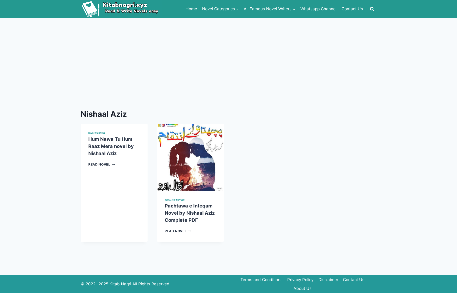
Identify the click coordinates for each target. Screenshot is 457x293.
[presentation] (190, 157)
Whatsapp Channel (318, 8)
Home (191, 8)
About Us (302, 288)
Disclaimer (328, 279)
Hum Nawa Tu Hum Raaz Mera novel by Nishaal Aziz (111, 146)
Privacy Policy (300, 279)
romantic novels (175, 200)
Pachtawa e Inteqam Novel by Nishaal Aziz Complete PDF (190, 213)
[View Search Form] (372, 9)
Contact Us (352, 8)
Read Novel (101, 164)
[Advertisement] (228, 53)
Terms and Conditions (261, 279)
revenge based (96, 133)
